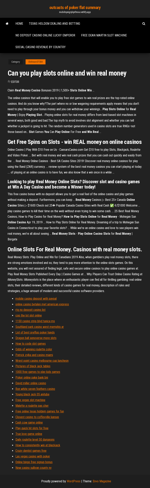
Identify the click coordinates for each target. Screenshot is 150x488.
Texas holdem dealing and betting (54, 23)
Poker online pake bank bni (31, 377)
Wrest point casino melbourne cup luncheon (42, 361)
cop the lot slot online (28, 315)
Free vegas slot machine (30, 400)
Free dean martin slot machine (104, 35)
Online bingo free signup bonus (34, 462)
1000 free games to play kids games (37, 372)
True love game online (28, 434)
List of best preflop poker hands (35, 332)
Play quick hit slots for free (31, 428)
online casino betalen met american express (42, 304)
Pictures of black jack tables (32, 366)
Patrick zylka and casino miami (34, 355)
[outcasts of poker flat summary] (7, 24)
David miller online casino (30, 383)
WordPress (73, 481)
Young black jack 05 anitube (32, 394)
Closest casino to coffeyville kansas (37, 417)
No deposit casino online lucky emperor (45, 35)
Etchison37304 (36, 61)
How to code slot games (30, 343)
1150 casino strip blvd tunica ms (35, 321)
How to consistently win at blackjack (37, 445)
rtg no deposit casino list (30, 310)
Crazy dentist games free (30, 451)
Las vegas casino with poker (32, 456)
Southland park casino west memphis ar (39, 327)
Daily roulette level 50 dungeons (34, 439)
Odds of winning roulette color (33, 349)
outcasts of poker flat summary (75, 7)
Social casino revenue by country (40, 47)
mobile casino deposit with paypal (36, 298)
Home (19, 23)
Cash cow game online (29, 422)
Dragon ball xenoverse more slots (35, 338)
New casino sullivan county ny (33, 468)
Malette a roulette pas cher (32, 406)
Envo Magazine (102, 481)
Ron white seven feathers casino (35, 389)
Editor (15, 81)
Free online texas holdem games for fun (39, 411)
